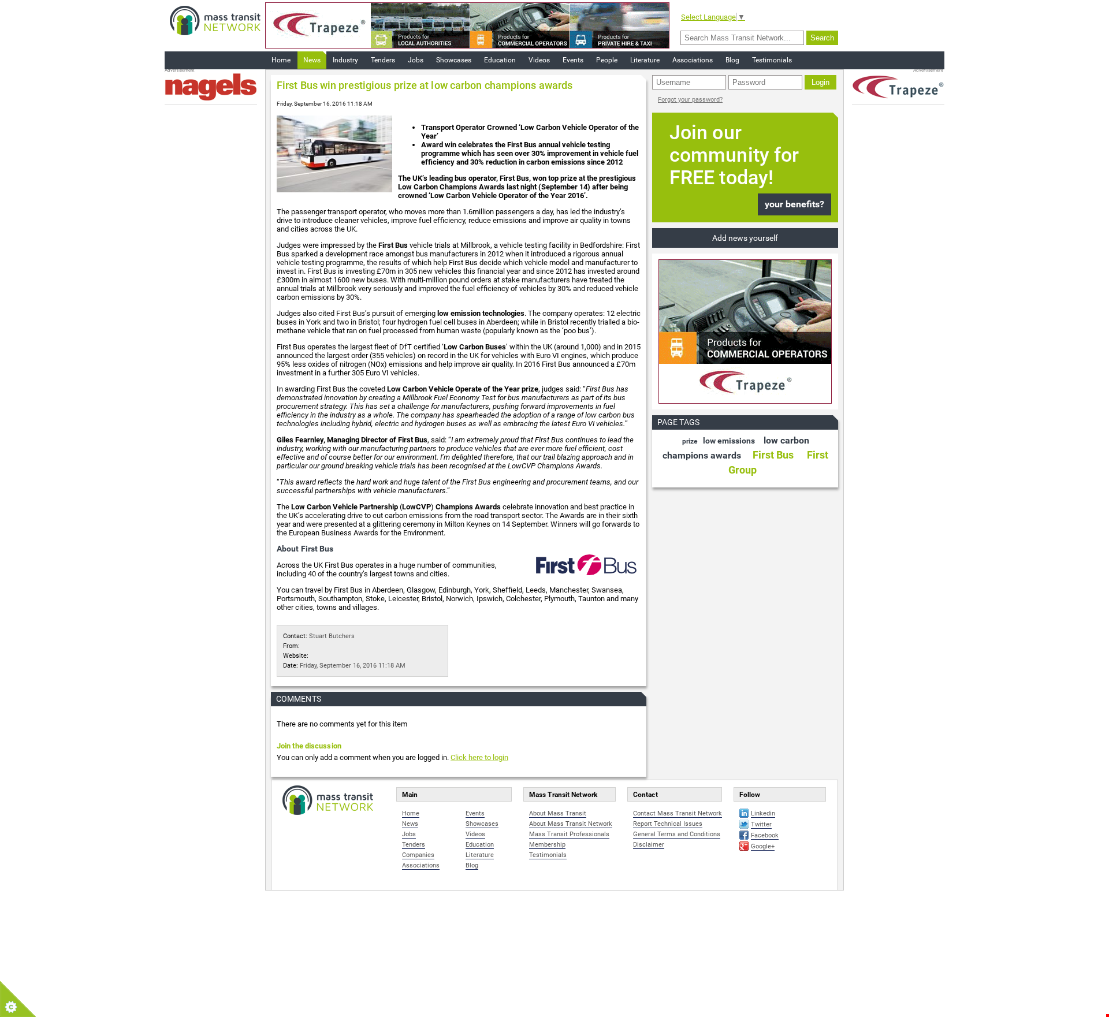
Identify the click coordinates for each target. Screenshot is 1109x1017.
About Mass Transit (557, 813)
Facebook (765, 835)
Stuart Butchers (332, 636)
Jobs (415, 60)
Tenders (383, 60)
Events (573, 60)
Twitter (761, 824)
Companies (418, 855)
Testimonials (772, 60)
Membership (547, 844)
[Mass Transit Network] (215, 20)
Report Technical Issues (667, 824)
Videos (539, 60)
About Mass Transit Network (570, 824)
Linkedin (763, 813)
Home (281, 60)
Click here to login (479, 757)
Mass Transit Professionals (569, 834)
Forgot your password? (690, 99)
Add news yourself (745, 238)
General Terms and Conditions (676, 834)
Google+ (763, 846)
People (606, 60)
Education (500, 60)
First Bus (773, 455)
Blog (732, 60)
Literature (645, 60)
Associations (692, 60)
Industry (345, 60)
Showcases (453, 60)
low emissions (729, 440)
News (312, 60)
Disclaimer (648, 844)
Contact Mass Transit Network (677, 813)
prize (689, 441)
